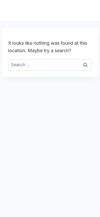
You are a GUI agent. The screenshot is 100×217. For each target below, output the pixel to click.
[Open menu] (89, 10)
